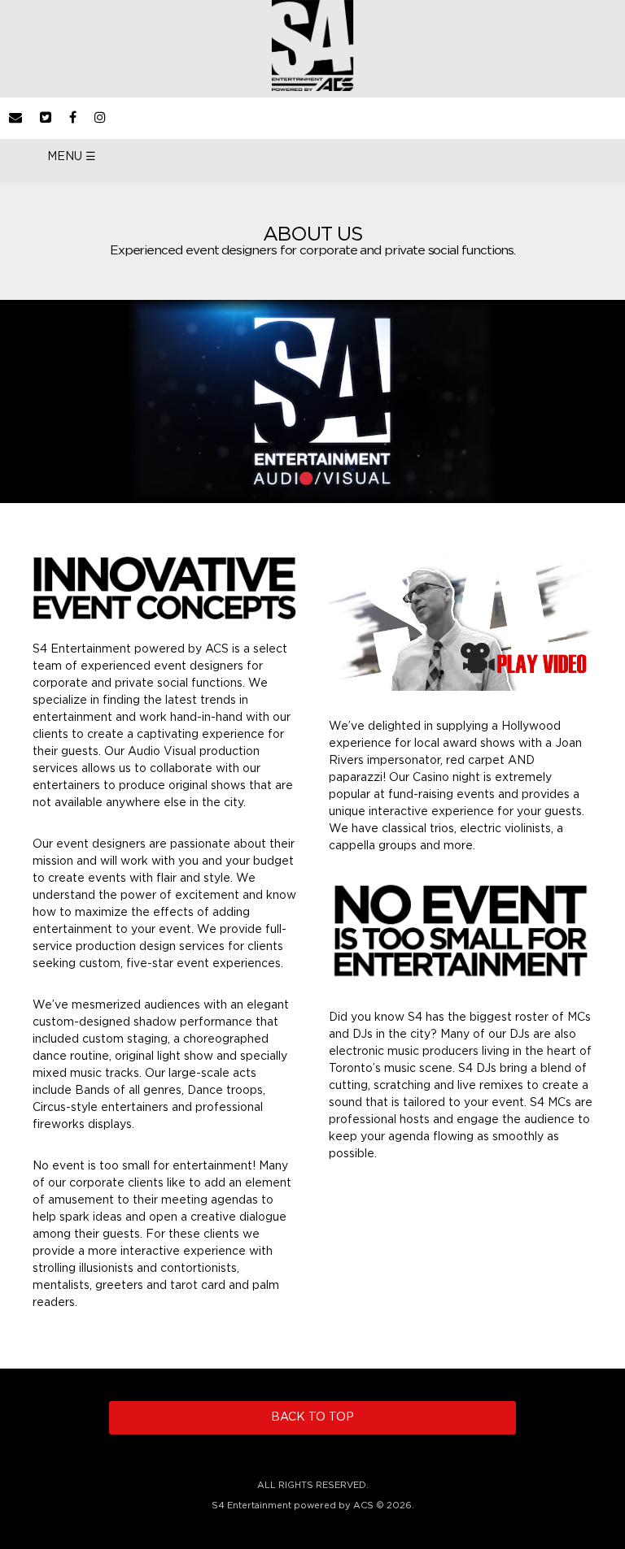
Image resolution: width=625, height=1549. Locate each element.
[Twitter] (45, 118)
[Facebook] (72, 118)
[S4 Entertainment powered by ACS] (312, 87)
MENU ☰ (71, 157)
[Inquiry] (15, 118)
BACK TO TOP (312, 1417)
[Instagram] (100, 118)
